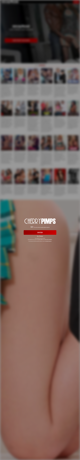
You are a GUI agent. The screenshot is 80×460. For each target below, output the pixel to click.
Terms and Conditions (48, 239)
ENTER (40, 232)
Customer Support (48, 241)
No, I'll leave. (40, 236)
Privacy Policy (40, 239)
